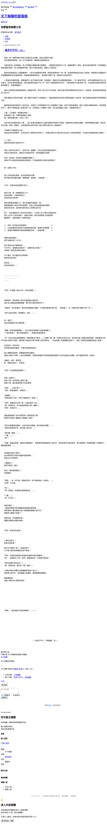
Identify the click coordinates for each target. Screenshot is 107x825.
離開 (12, 821)
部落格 (7, 39)
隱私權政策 (65, 796)
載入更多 (4, 685)
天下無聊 (4, 657)
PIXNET (38, 796)
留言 (20, 669)
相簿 (6, 36)
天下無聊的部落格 (14, 16)
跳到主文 (4, 22)
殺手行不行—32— (15, 50)
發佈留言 (4, 697)
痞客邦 (15, 669)
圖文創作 (18, 32)
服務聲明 (73, 796)
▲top (3, 681)
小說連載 (17, 675)
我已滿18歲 (5, 821)
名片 (6, 41)
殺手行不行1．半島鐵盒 (22, 677)
